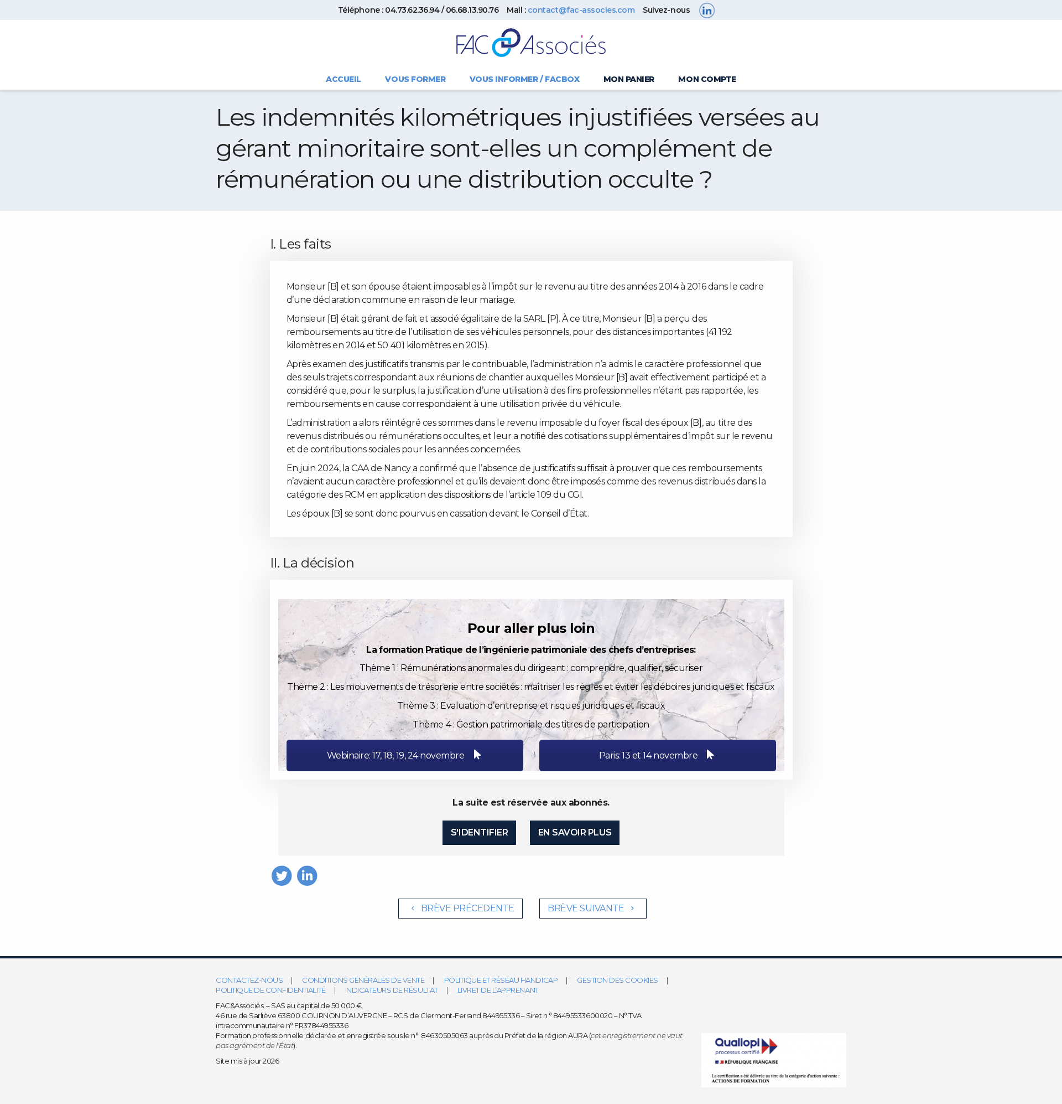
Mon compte (707, 79)
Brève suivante (587, 908)
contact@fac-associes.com (581, 10)
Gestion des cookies (617, 980)
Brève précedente (466, 908)
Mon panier (628, 79)
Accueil (343, 79)
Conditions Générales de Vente (363, 980)
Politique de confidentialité (271, 990)
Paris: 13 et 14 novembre (649, 755)
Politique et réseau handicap (501, 980)
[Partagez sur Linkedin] (307, 875)
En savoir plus (574, 832)
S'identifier (479, 832)
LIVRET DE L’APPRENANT (498, 990)
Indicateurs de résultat (391, 990)
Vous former (415, 79)
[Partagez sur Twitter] (282, 875)
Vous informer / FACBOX (524, 79)
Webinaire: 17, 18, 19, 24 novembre (396, 755)
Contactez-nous (249, 980)
